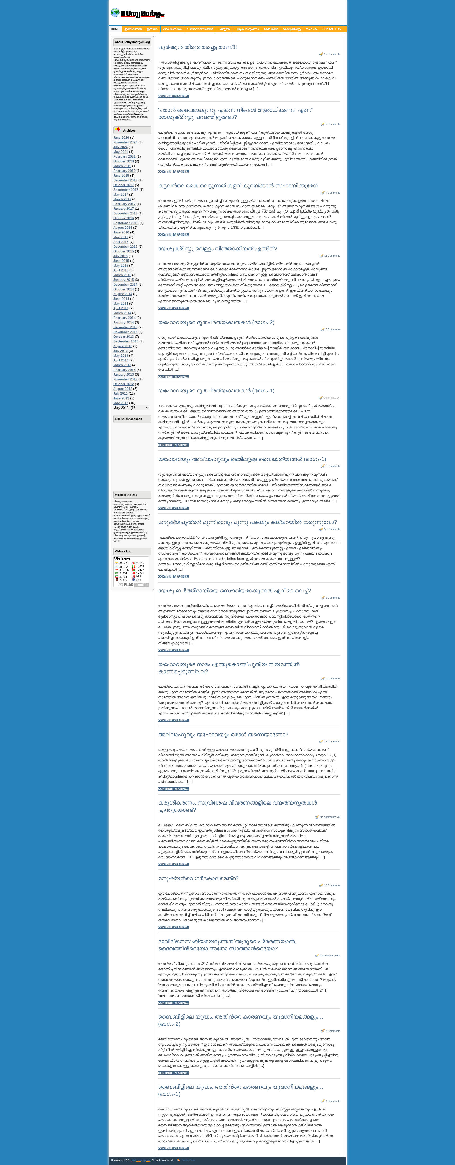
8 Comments (333, 678)
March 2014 (122, 313)
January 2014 (123, 322)
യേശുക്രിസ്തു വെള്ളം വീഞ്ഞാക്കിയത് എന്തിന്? (217, 249)
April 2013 (120, 360)
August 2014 (122, 294)
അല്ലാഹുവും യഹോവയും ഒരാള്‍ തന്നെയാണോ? (223, 734)
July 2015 (120, 256)
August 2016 (122, 227)
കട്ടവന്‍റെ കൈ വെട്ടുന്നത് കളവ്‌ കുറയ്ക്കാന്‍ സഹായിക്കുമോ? (238, 185)
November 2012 (125, 379)
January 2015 (123, 280)
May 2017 (120, 194)
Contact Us (331, 29)
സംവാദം (311, 29)
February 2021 (124, 156)
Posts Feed (189, 1160)
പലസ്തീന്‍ (224, 29)
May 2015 (120, 265)
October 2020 (123, 161)
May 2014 (120, 303)
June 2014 (121, 298)
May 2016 (120, 237)
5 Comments (333, 466)
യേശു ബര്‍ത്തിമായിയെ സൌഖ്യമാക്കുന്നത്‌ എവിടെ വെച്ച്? (234, 590)
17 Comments (332, 54)
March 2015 (122, 275)
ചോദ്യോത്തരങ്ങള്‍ (200, 29)
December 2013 (125, 327)
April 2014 (120, 308)
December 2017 (125, 180)
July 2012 (120, 393)
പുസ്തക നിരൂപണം (247, 29)
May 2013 (120, 355)
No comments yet (330, 816)
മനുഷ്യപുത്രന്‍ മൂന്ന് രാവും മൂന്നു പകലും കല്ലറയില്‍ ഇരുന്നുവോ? (247, 522)
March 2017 (122, 199)
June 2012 (121, 398)
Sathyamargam (141, 1160)
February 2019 (124, 171)
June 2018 (121, 175)
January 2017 (123, 208)
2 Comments (333, 597)
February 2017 (124, 204)
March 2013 (122, 365)
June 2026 (121, 137)
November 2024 (125, 142)
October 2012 (123, 384)
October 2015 (123, 251)
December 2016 (125, 213)
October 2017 (123, 185)
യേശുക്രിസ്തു (292, 29)
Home (115, 29)
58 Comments (332, 529)
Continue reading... (173, 96)
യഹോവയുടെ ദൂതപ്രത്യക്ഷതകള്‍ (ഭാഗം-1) (216, 390)
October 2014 (123, 289)
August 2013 (122, 346)
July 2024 (120, 147)
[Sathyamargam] (137, 17)
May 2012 (120, 403)
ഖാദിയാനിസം (172, 29)
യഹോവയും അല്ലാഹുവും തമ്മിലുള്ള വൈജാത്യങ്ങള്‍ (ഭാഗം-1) (242, 459)
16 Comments (332, 741)
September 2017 (125, 189)
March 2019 (122, 166)
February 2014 (124, 317)
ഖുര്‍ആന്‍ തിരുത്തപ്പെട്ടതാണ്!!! (197, 47)
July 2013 (120, 351)
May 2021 (120, 152)
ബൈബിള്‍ (271, 29)
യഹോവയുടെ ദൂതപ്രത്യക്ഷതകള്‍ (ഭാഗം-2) (216, 322)
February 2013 (124, 370)
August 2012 (122, 389)
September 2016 (125, 223)
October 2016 (123, 218)
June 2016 (121, 232)
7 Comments (333, 124)
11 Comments (332, 255)
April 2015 (120, 270)
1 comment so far (330, 955)
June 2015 (121, 261)
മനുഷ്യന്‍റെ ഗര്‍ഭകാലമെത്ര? (198, 878)
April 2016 (120, 242)
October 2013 (123, 336)
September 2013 (125, 341)
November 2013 (125, 332)
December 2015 (125, 246)
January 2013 (123, 374)
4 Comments (333, 192)
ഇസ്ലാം (152, 29)
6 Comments (333, 329)
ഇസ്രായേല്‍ (133, 29)
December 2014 (125, 284)
